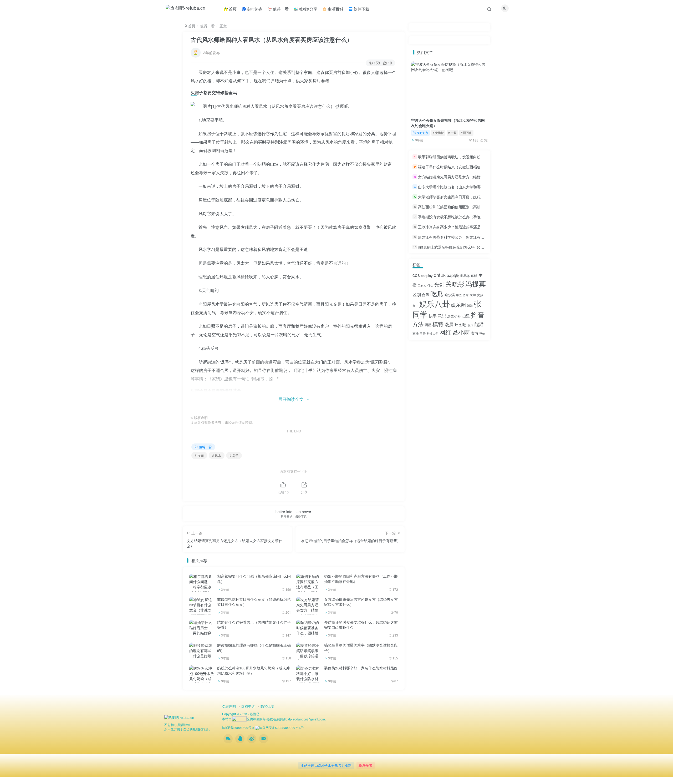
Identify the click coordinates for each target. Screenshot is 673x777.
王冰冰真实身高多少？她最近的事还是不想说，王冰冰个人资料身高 (473, 227)
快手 (433, 316)
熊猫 (479, 324)
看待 (423, 333)
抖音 (478, 314)
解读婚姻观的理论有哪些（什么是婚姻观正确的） (254, 647)
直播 (415, 333)
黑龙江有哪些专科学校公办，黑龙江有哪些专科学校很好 (464, 237)
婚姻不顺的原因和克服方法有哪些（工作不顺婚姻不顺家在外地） (361, 578)
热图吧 (460, 324)
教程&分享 (307, 9)
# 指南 (199, 455)
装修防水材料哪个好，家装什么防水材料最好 (361, 667)
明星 (428, 324)
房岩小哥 (454, 316)
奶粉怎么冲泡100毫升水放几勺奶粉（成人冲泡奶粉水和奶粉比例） (253, 670)
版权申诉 (248, 706)
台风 (425, 294)
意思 (442, 316)
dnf (437, 274)
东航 (474, 275)
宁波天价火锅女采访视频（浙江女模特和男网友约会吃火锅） (448, 123)
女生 (415, 305)
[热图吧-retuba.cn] (179, 716)
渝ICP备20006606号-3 (238, 727)
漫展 (449, 324)
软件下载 (361, 9)
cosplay (427, 275)
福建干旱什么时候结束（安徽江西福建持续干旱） (458, 166)
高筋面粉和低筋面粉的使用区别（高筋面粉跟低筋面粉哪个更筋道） (473, 206)
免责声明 (229, 706)
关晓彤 (454, 283)
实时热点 (254, 9)
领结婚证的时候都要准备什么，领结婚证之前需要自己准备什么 (361, 624)
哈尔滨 (450, 294)
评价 (482, 333)
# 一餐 (452, 132)
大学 (473, 294)
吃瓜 (436, 293)
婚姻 (470, 305)
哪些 (459, 295)
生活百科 (335, 9)
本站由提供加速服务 (244, 719)
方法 (418, 324)
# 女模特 (438, 132)
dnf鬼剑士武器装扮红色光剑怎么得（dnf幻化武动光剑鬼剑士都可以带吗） (478, 247)
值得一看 (280, 9)
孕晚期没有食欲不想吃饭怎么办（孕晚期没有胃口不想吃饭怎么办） (473, 216)
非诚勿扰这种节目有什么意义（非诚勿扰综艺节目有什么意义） (254, 602)
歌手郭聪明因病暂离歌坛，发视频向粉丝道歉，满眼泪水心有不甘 (471, 156)
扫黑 (466, 316)
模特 (437, 324)
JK (443, 275)
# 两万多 (466, 132)
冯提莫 (475, 283)
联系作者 (365, 765)
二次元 (422, 285)
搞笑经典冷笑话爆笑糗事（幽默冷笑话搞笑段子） (361, 647)
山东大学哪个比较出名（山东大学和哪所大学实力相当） (464, 186)
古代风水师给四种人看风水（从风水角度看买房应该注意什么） (272, 39)
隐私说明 (267, 706)
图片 (465, 295)
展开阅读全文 (291, 399)
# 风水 (216, 455)
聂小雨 (461, 332)
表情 (474, 333)
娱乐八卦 (434, 303)
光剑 (439, 284)
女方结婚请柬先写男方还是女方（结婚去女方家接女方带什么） (361, 602)
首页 (232, 9)
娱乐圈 (458, 304)
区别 (416, 294)
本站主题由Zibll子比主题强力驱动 (326, 765)
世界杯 (465, 275)
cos (416, 275)
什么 (430, 285)
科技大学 (432, 333)
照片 (470, 325)
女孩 (480, 294)
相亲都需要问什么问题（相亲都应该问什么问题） (254, 578)
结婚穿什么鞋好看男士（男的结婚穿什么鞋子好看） (254, 624)
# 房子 (234, 455)
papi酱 (453, 275)
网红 (445, 332)
